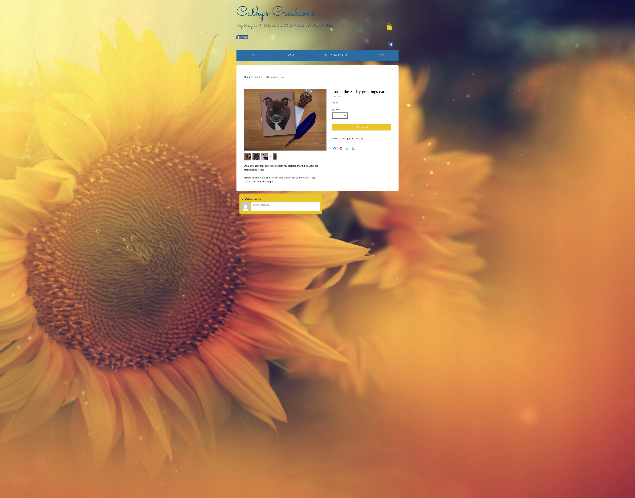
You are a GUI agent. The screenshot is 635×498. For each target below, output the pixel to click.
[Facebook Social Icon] (390, 44)
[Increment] (345, 115)
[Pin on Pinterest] (341, 149)
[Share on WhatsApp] (347, 149)
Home (247, 77)
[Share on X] (353, 149)
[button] (389, 26)
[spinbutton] (340, 115)
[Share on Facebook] (335, 149)
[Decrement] (335, 115)
